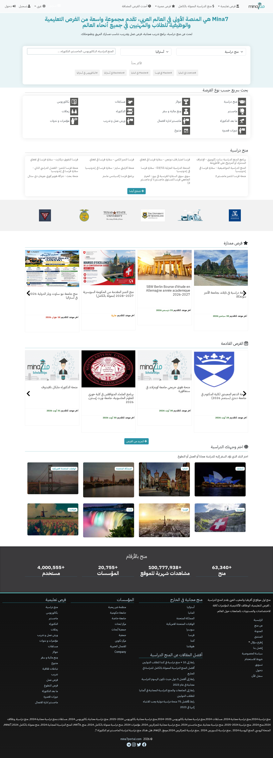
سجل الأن (257, 676)
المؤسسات (125, 600)
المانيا (191, 613)
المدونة (259, 631)
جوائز (55, 652)
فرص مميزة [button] (164, 6)
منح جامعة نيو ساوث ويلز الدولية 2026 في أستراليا (53, 295)
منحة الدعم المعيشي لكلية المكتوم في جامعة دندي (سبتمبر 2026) (223, 396)
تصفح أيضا (135, 191)
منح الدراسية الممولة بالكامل (195, 6)
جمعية (122, 635)
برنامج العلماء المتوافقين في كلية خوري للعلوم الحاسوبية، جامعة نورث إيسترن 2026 (111, 398)
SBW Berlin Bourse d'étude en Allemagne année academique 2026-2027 (168, 290)
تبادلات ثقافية (50, 669)
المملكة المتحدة (185, 618)
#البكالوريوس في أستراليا (87, 73)
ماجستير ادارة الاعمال (46, 702)
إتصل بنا (258, 648)
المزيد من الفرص (135, 441)
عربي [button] (39, 6)
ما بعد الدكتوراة (50, 691)
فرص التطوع (51, 685)
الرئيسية (258, 620)
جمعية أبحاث (119, 629)
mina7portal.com (131, 739)
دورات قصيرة (51, 697)
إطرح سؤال (256, 642)
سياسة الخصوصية (252, 653)
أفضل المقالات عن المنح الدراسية (176, 655)
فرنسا (191, 635)
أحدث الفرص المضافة (135, 6)
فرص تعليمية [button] (228, 6)
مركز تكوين (120, 641)
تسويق (53, 5)
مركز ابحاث (120, 624)
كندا (192, 641)
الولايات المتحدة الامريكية (180, 624)
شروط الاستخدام (254, 659)
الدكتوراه (53, 624)
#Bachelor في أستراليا (114, 73)
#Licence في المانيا (187, 73)
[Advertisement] (136, 749)
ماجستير (53, 618)
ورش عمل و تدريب (47, 635)
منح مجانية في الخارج (186, 600)
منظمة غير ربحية (117, 607)
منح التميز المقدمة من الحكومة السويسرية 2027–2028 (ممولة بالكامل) (108, 294)
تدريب (54, 674)
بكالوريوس (52, 613)
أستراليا (190, 607)
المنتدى (258, 637)
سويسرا (190, 629)
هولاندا (190, 646)
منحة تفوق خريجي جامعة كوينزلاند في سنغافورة (168, 389)
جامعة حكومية (118, 613)
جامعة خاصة (119, 618)
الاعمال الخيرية (118, 646)
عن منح (258, 625)
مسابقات (53, 646)
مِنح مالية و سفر (49, 657)
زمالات (54, 629)
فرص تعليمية (56, 600)
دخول (9, 6)
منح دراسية (52, 607)
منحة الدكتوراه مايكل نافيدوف (59, 387)
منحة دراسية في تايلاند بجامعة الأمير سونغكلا (225, 294)
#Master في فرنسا (163, 73)
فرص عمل (52, 680)
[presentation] (28, 294)
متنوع (54, 663)
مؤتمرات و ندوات (48, 641)
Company (120, 652)
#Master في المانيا (139, 73)
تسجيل (23, 6)
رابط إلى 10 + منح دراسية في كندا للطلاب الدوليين (168, 662)
